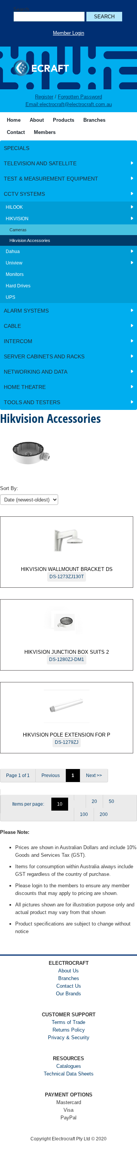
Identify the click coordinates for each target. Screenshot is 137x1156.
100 (84, 814)
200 (104, 814)
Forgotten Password (80, 97)
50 (111, 801)
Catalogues (68, 1066)
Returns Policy (69, 1030)
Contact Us (68, 986)
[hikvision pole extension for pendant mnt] (6, 792)
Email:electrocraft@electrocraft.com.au (68, 104)
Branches (68, 978)
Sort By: (9, 488)
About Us (68, 971)
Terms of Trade (68, 1022)
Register (44, 97)
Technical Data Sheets (69, 1074)
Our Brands (68, 993)
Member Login (68, 33)
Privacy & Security (68, 1037)
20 (94, 801)
